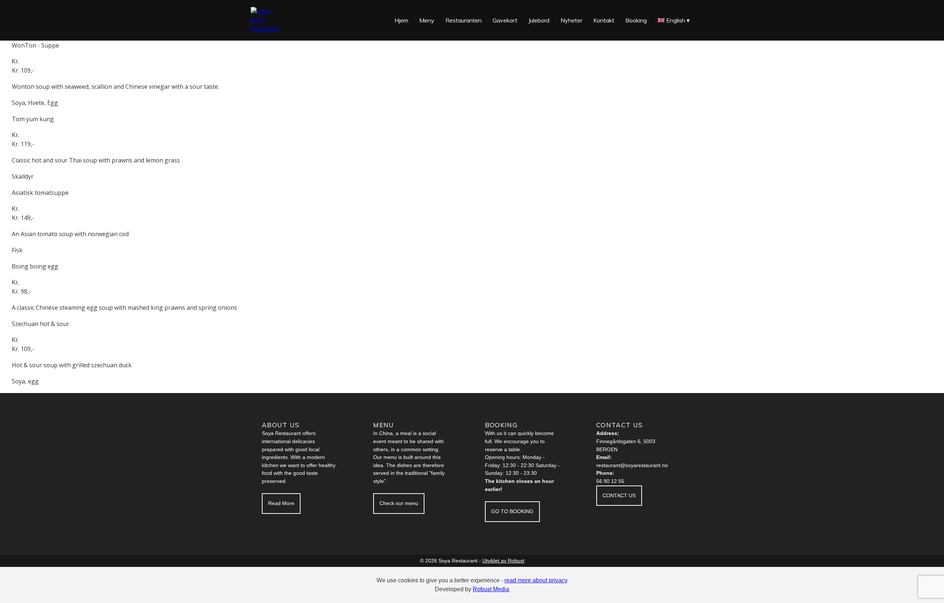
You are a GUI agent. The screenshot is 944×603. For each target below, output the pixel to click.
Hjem (401, 20)
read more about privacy (536, 580)
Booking (636, 20)
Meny (426, 20)
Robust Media (491, 589)
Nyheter (571, 20)
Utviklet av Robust (503, 561)
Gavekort (505, 20)
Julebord (538, 20)
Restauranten (463, 20)
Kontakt (603, 20)
